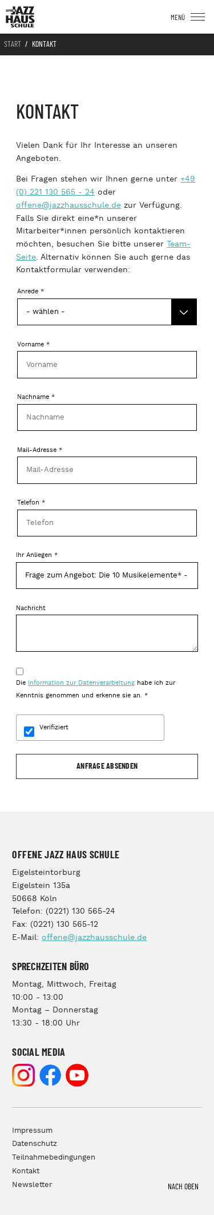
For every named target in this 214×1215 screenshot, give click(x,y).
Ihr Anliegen (37, 555)
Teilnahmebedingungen (53, 1157)
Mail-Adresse (39, 450)
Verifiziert (53, 728)
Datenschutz (34, 1144)
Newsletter (32, 1185)
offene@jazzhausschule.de (68, 205)
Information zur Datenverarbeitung (81, 683)
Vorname (33, 345)
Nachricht (31, 608)
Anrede (30, 292)
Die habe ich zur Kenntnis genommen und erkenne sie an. (95, 689)
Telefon (31, 503)
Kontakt (25, 1171)
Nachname (36, 397)
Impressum (32, 1131)
